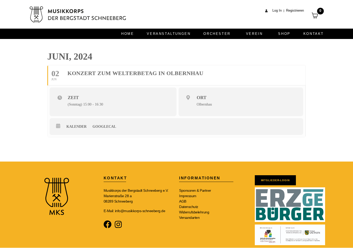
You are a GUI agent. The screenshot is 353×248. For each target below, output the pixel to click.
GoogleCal (104, 127)
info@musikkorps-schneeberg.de (140, 211)
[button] (342, 7)
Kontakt (313, 34)
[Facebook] (108, 224)
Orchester (216, 34)
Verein (254, 34)
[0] (318, 15)
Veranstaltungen (168, 34)
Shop (284, 34)
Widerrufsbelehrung (194, 212)
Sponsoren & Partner (195, 190)
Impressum (187, 196)
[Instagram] (118, 224)
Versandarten (189, 217)
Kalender (76, 127)
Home (127, 34)
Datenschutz (188, 207)
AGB (182, 201)
